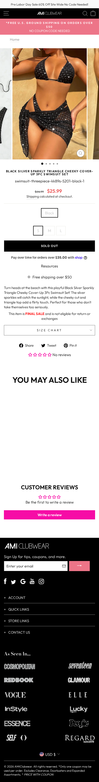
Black (49, 212)
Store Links (18, 621)
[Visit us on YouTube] (32, 581)
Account (17, 597)
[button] (40, 354)
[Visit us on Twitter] (13, 582)
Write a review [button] (50, 515)
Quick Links (18, 609)
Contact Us (19, 632)
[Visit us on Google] (23, 582)
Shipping (32, 196)
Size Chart (49, 330)
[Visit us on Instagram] (41, 582)
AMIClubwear (23, 766)
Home (14, 39)
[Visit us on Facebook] (5, 581)
